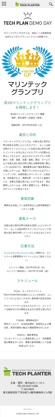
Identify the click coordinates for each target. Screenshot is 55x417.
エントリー (27, 409)
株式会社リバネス (35, 383)
